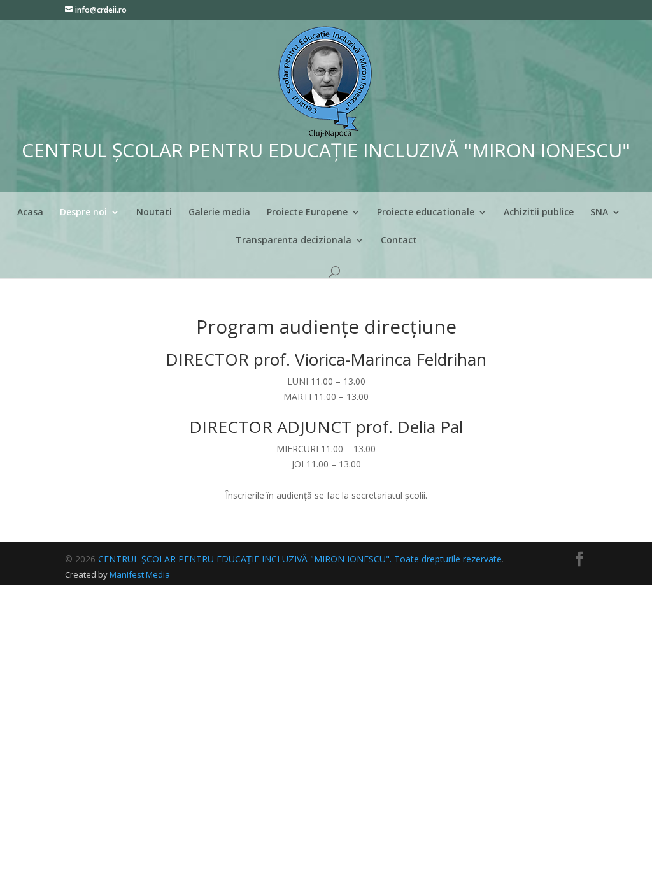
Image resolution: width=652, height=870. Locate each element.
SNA (599, 213)
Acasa (30, 213)
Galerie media (219, 213)
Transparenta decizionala (293, 241)
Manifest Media (140, 574)
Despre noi (83, 213)
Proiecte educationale (425, 213)
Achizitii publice (539, 213)
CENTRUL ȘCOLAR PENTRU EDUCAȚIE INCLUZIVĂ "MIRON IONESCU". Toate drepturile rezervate (300, 559)
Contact (399, 241)
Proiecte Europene (307, 213)
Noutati (154, 213)
